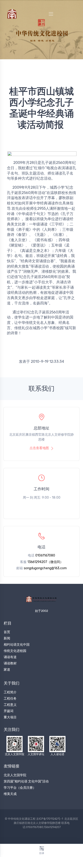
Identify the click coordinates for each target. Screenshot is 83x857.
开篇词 (8, 711)
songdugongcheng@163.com (45, 568)
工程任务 (10, 699)
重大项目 (10, 717)
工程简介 (10, 692)
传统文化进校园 (15, 651)
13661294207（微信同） (45, 562)
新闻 (7, 638)
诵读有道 (10, 657)
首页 (7, 632)
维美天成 (10, 794)
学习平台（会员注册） (20, 788)
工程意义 (10, 705)
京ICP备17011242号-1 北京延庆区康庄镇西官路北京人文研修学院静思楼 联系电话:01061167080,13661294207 (46, 823)
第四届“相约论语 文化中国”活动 (26, 781)
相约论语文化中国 (17, 645)
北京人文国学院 (15, 775)
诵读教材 (10, 663)
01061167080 (45, 555)
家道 (7, 670)
